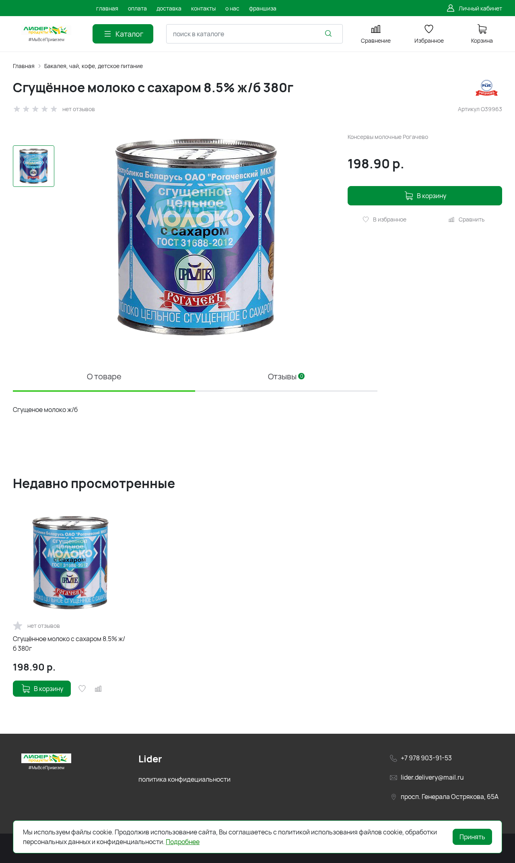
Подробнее (183, 841)
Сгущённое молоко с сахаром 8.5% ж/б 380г (69, 643)
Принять (472, 836)
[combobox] (254, 33)
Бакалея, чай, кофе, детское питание (93, 66)
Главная (24, 66)
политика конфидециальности (184, 779)
